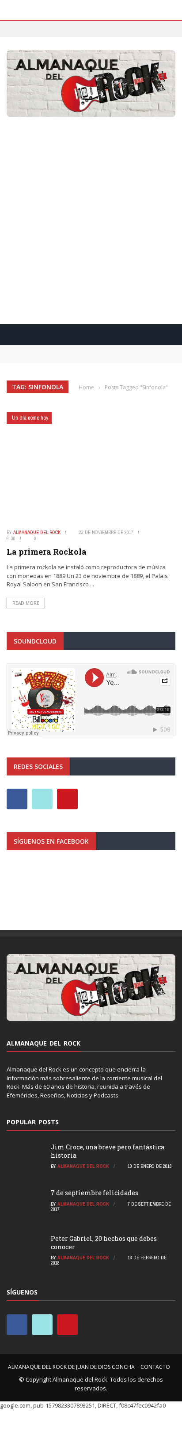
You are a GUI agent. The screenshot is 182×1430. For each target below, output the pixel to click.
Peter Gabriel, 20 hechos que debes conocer (104, 1242)
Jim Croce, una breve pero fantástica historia (107, 1151)
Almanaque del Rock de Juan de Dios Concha (71, 1367)
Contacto (155, 1367)
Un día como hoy (30, 417)
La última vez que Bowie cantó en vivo (66, 349)
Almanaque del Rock (37, 532)
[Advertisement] (91, 218)
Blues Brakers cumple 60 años (52, 358)
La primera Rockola (47, 551)
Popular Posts (33, 1122)
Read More (25, 603)
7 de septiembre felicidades (94, 1193)
